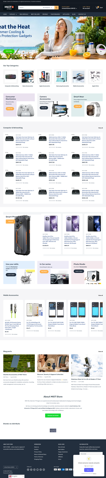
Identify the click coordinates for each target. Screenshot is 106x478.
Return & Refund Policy (40, 454)
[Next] (102, 77)
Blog (73, 14)
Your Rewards (55, 14)
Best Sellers (35, 14)
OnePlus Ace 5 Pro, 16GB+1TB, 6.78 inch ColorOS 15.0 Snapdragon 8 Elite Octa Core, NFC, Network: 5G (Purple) (51, 240)
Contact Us (82, 14)
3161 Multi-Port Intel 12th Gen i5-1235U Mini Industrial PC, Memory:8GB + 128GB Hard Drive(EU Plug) (58, 157)
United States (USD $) (9, 467)
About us (36, 447)
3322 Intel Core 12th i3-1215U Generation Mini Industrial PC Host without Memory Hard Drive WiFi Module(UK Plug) (91, 175)
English (14, 476)
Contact (36, 449)
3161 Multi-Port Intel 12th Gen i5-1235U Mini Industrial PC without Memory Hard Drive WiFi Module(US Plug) (25, 139)
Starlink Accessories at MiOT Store (15, 374)
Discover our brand (53, 415)
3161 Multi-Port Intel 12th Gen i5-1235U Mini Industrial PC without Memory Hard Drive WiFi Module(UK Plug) (91, 139)
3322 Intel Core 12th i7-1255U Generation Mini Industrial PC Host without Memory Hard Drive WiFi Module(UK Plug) (58, 139)
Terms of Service (38, 456)
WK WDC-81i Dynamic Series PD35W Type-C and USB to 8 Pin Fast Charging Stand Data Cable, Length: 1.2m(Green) (13, 326)
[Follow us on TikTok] (41, 469)
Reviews (45, 14)
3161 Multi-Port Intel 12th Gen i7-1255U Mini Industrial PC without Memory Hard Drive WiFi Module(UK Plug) (58, 193)
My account (86, 8)
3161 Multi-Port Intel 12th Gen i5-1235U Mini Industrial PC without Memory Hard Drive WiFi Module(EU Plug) (25, 175)
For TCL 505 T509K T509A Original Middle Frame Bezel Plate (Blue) (77, 324)
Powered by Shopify (8, 473)
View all (100, 128)
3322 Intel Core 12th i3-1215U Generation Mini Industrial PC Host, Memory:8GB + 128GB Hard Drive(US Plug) (58, 175)
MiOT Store (18, 135)
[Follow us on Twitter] (31, 469)
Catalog (12, 14)
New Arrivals (24, 14)
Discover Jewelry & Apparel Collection (50, 374)
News (59, 459)
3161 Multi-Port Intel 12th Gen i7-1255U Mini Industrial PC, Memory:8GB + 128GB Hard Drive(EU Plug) (25, 193)
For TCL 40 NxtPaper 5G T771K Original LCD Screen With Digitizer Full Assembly (34, 324)
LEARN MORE (9, 51)
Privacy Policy (38, 452)
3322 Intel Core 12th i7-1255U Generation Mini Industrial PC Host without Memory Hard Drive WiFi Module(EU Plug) (25, 157)
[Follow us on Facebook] (28, 469)
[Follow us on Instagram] (34, 469)
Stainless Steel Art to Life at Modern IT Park (86, 379)
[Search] (56, 7)
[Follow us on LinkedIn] (44, 469)
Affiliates (66, 14)
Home (5, 14)
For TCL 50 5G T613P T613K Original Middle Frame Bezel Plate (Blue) (56, 324)
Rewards (60, 454)
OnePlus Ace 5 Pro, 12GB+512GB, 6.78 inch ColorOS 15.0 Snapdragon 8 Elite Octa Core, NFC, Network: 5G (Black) (93, 240)
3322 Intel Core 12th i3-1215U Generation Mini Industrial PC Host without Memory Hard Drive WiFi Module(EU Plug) (91, 193)
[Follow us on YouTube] (37, 469)
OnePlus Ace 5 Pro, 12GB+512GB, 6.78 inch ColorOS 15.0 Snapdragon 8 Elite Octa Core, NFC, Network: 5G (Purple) (72, 240)
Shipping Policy (38, 459)
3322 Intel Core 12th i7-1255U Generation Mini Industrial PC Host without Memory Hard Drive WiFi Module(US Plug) (91, 157)
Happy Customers (63, 452)
